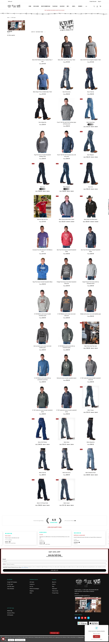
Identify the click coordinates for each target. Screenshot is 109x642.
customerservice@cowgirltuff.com (82, 595)
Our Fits (31, 586)
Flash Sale (55, 6)
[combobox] (4, 564)
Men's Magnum (66, 187)
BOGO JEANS (36, 6)
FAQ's (31, 593)
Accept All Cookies (20, 640)
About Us (54, 582)
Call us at (10, 1)
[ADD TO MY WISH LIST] (51, 42)
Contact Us (32, 584)
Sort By (33, 31)
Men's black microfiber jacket (90, 219)
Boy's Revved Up (66, 91)
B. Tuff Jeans (10, 584)
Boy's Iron (90, 187)
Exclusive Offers (11, 613)
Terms (27, 567)
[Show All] (86, 6)
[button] (16, 25)
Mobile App (9, 610)
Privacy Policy (24, 567)
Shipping (31, 590)
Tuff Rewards (10, 615)
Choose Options (42, 54)
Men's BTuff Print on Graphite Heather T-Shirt (90, 59)
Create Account (93, 1)
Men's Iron (42, 187)
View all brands (10, 588)
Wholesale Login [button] (54, 633)
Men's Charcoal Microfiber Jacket (66, 219)
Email (4, 559)
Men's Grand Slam (91, 122)
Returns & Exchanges (34, 588)
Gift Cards (32, 582)
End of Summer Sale (45, 6)
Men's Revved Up (66, 472)
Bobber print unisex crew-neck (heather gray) (90, 314)
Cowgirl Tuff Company (12, 582)
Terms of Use (55, 590)
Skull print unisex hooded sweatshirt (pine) (66, 378)
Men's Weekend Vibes (91, 472)
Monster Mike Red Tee (42, 219)
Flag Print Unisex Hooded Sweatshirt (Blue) (42, 281)
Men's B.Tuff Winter (42, 442)
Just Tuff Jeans (10, 586)
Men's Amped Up (90, 442)
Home (30, 6)
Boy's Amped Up (42, 122)
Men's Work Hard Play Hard (90, 346)
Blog (53, 586)
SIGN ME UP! (54, 570)
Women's (80, 6)
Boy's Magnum (90, 154)
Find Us (53, 584)
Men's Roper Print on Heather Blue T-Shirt (42, 91)
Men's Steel (66, 442)
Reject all (11, 640)
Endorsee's (54, 588)
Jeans (73, 6)
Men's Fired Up (42, 472)
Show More (78, 538)
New (68, 6)
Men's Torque (91, 410)
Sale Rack (62, 6)
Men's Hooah (66, 503)
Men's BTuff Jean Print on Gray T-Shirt (66, 59)
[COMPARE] (51, 40)
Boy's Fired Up (90, 91)
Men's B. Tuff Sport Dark (42, 503)
